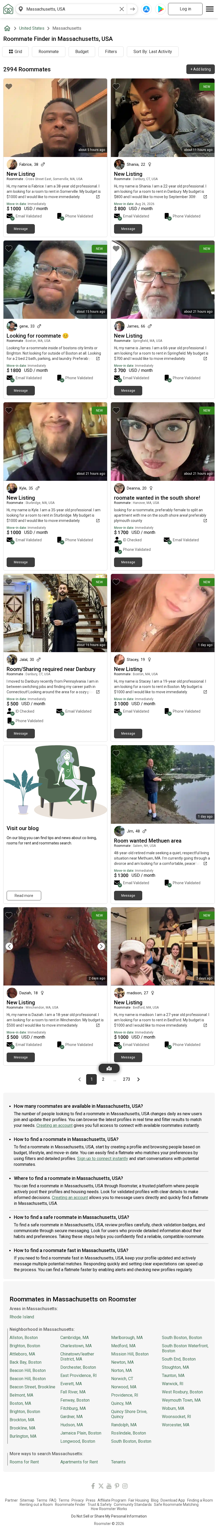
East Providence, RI (78, 1375)
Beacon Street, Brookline (32, 1386)
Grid (18, 51)
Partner (11, 1500)
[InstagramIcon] (125, 1487)
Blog (154, 1500)
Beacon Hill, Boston (28, 1370)
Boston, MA (20, 1403)
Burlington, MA (23, 1436)
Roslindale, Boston (128, 1433)
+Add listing (200, 69)
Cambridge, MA (74, 1337)
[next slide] (97, 946)
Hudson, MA (71, 1424)
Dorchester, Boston (78, 1367)
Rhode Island (22, 1316)
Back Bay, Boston (25, 1362)
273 (127, 1079)
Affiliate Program (112, 1500)
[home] (8, 28)
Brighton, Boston (25, 1345)
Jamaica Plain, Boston (80, 1433)
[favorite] (8, 86)
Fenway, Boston (75, 1400)
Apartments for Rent (79, 1461)
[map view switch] (109, 1068)
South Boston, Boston (131, 1441)
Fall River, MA (73, 1391)
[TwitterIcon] (101, 1487)
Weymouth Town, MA (181, 1400)
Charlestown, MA (76, 1345)
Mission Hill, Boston (130, 1354)
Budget (82, 51)
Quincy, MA (121, 1403)
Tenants (118, 1461)
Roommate (49, 51)
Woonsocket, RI (176, 1416)
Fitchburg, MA (73, 1408)
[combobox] (71, 9)
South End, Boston (179, 1359)
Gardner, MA (71, 1416)
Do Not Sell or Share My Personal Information (109, 1516)
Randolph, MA (124, 1424)
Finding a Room (200, 1500)
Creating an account (54, 1125)
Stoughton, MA (175, 1367)
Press (90, 1500)
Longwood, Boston (77, 1441)
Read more (24, 895)
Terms (41, 1500)
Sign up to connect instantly (102, 1158)
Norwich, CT (122, 1378)
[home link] (8, 9)
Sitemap (27, 1500)
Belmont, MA (21, 1395)
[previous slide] (13, 946)
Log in (185, 8)
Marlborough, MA (127, 1337)
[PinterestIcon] (117, 1487)
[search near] (20, 9)
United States (31, 28)
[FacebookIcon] (93, 1487)
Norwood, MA (123, 1386)
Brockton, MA (22, 1419)
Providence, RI (124, 1395)
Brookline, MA (22, 1428)
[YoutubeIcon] (109, 1487)
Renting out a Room (36, 1504)
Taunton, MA (173, 1375)
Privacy (78, 1500)
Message (21, 229)
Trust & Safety (99, 1504)
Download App (173, 1500)
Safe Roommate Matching (176, 1504)
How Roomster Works (109, 1509)
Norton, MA (121, 1370)
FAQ (52, 1500)
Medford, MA (123, 1345)
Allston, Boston (24, 1337)
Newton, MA (122, 1362)
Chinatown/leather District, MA (77, 1356)
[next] (132, 9)
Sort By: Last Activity (152, 51)
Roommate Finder (70, 1504)
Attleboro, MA (22, 1354)
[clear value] (121, 9)
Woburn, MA (173, 1408)
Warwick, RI (172, 1383)
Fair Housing (138, 1500)
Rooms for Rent (24, 1461)
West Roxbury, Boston (182, 1391)
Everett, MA (71, 1383)
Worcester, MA (175, 1424)
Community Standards (133, 1504)
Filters (111, 51)
